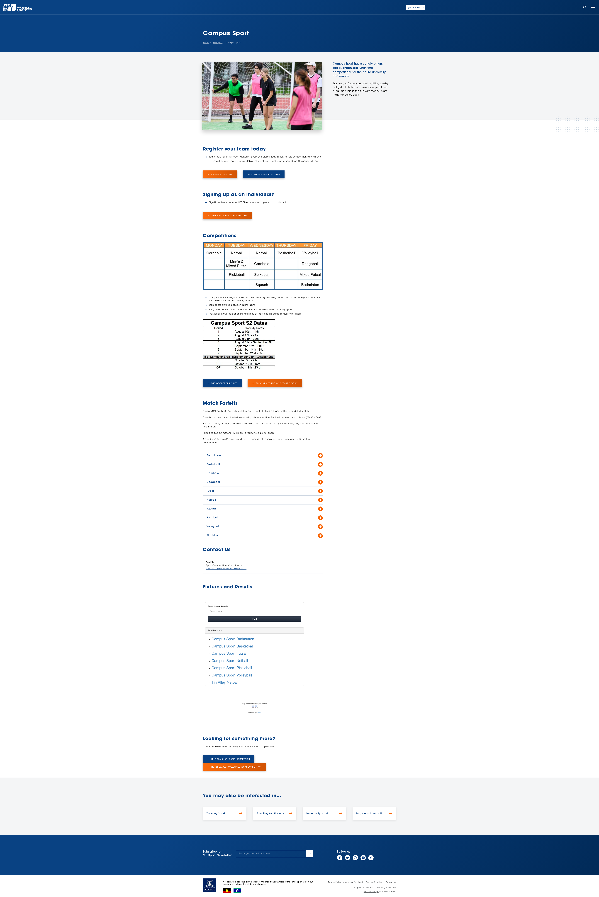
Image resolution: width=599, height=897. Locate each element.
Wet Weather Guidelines (224, 383)
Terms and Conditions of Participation (276, 383)
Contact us (391, 882)
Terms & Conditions (374, 882)
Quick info (415, 8)
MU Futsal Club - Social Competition (230, 759)
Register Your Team (221, 174)
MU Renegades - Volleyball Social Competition (236, 767)
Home (206, 43)
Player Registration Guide (265, 174)
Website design (371, 892)
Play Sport (217, 43)
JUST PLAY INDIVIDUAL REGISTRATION (229, 215)
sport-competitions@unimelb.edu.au (226, 569)
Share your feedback (353, 882)
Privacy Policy (334, 882)
